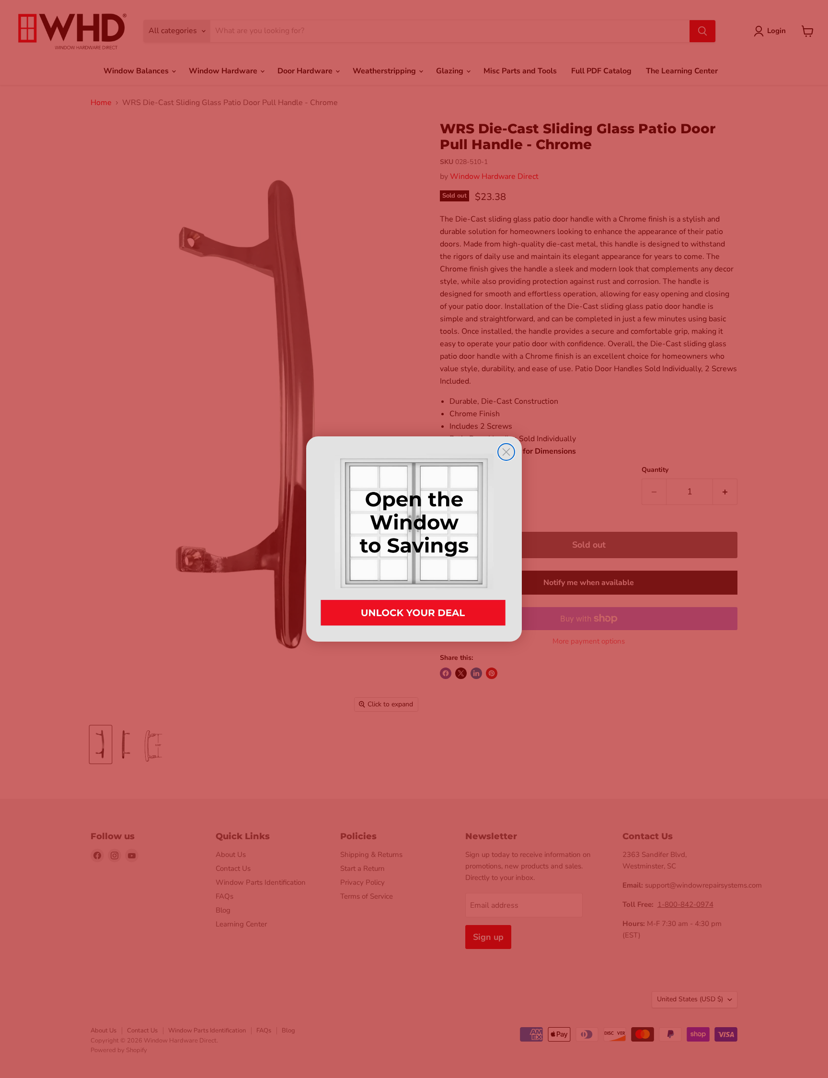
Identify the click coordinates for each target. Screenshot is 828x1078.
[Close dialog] (506, 452)
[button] (414, 538)
